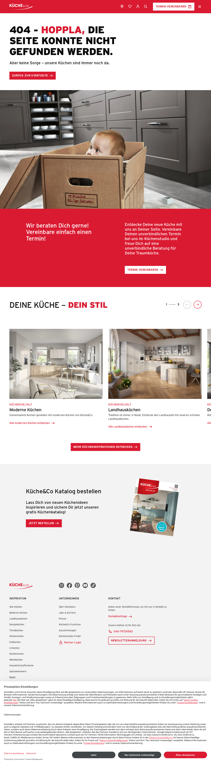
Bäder (12, 677)
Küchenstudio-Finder (70, 636)
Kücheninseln (16, 653)
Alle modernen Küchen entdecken (29, 423)
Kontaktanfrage (117, 616)
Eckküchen (15, 642)
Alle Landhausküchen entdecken (127, 426)
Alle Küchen (15, 606)
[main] (105, 275)
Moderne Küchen (18, 612)
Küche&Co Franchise (70, 624)
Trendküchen (16, 630)
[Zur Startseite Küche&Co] (20, 6)
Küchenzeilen (16, 636)
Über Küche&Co (67, 606)
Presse (62, 618)
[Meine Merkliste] (130, 6)
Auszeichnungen (67, 630)
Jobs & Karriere (67, 612)
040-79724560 (123, 631)
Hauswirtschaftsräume (21, 665)
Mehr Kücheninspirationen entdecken (102, 446)
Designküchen (16, 624)
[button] (187, 305)
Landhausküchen (18, 618)
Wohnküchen (16, 659)
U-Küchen (14, 647)
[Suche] (146, 7)
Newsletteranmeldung (129, 640)
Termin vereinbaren (171, 6)
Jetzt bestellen (41, 523)
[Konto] (138, 6)
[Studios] (122, 6)
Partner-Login (72, 642)
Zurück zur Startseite (30, 75)
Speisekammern (18, 671)
